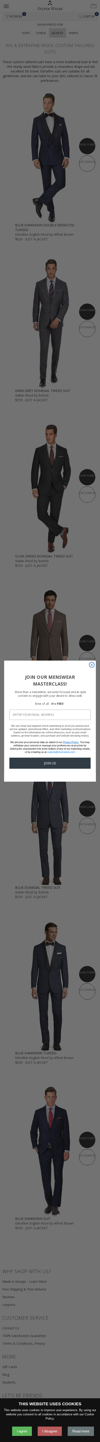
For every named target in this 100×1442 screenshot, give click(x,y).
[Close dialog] (91, 664)
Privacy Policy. (71, 742)
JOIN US (50, 763)
